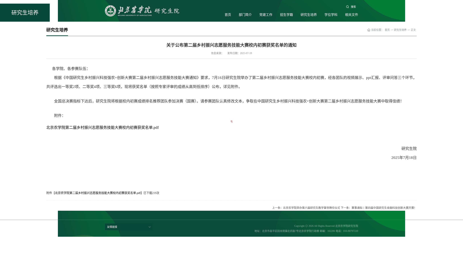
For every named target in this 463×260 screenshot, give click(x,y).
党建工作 (265, 15)
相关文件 (351, 15)
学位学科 (330, 15)
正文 (413, 30)
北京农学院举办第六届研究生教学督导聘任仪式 (311, 207)
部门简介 (245, 15)
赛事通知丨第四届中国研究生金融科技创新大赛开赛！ (384, 207)
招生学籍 (286, 15)
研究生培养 (309, 15)
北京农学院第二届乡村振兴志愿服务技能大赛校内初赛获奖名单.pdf (102, 127)
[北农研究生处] (159, 11)
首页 (228, 15)
